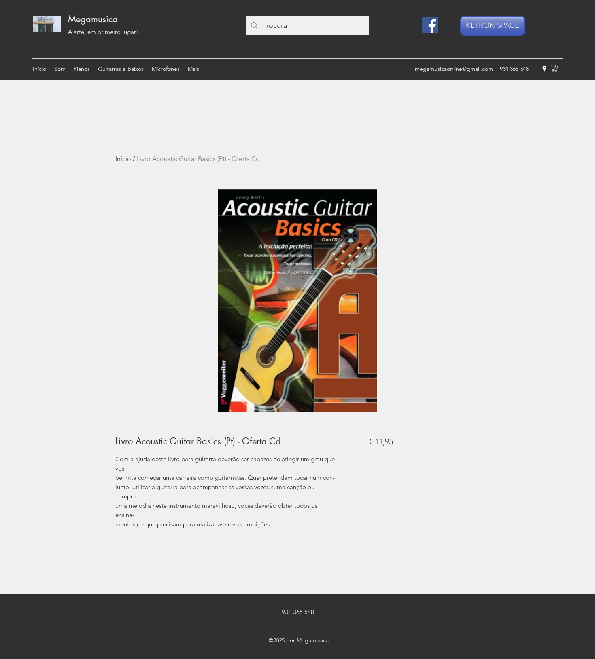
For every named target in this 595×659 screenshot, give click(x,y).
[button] (554, 68)
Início (123, 159)
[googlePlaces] (544, 69)
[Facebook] (430, 25)
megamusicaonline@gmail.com (454, 68)
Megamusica (93, 19)
